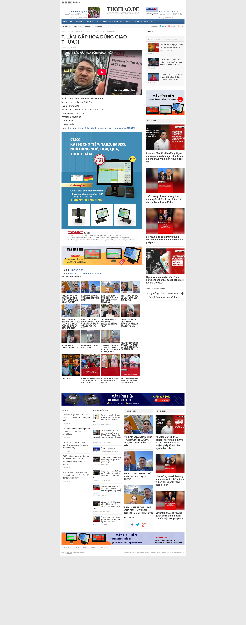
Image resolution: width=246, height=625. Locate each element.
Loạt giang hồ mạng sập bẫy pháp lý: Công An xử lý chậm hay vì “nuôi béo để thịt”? (76, 431)
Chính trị (78, 21)
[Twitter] (139, 525)
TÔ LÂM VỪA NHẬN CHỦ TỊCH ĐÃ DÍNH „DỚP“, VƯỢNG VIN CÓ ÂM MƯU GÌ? (138, 441)
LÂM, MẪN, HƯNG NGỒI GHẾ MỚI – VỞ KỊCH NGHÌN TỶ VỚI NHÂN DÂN (138, 510)
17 (80, 31)
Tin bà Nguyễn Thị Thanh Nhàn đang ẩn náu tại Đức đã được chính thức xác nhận (106, 418)
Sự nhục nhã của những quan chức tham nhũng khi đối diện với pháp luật (164, 240)
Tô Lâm (87, 273)
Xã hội (97, 21)
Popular (158, 39)
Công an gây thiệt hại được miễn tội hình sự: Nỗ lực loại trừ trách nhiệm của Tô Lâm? (107, 505)
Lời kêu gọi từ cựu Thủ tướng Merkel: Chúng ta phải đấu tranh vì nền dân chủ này (75, 445)
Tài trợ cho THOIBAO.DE (143, 21)
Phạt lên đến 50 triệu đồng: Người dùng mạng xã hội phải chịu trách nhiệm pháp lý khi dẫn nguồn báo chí (164, 157)
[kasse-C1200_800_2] (101, 244)
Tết (80, 273)
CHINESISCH (98, 26)
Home (63, 31)
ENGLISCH (66, 26)
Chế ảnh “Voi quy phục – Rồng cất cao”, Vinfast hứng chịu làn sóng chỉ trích (76, 417)
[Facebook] (133, 525)
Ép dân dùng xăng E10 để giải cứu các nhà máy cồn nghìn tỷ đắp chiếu (110, 519)
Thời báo (69, 552)
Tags (175, 39)
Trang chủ (67, 21)
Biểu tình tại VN (79, 11)
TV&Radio (118, 21)
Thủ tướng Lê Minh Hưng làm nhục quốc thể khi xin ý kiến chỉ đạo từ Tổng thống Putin (163, 199)
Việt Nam (96, 273)
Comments (167, 39)
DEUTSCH (77, 26)
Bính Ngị (72, 273)
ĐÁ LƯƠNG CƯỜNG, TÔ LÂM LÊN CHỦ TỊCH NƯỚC (137, 476)
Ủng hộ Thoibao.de (86, 2)
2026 (68, 31)
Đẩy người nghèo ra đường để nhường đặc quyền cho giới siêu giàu (111, 460)
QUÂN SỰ (102, 547)
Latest (151, 39)
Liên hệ (127, 21)
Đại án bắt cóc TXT (168, 11)
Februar (74, 31)
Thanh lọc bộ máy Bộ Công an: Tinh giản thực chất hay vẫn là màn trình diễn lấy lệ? (107, 474)
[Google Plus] (145, 525)
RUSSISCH (87, 26)
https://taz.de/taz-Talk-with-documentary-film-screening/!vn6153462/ (101, 128)
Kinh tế (88, 21)
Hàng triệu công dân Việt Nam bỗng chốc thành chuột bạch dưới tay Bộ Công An (165, 280)
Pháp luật (107, 21)
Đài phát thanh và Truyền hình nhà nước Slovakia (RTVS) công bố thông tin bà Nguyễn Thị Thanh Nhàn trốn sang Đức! (107, 435)
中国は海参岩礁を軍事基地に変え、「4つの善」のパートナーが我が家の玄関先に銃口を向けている (76, 475)
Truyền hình (86, 31)
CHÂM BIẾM (152, 121)
